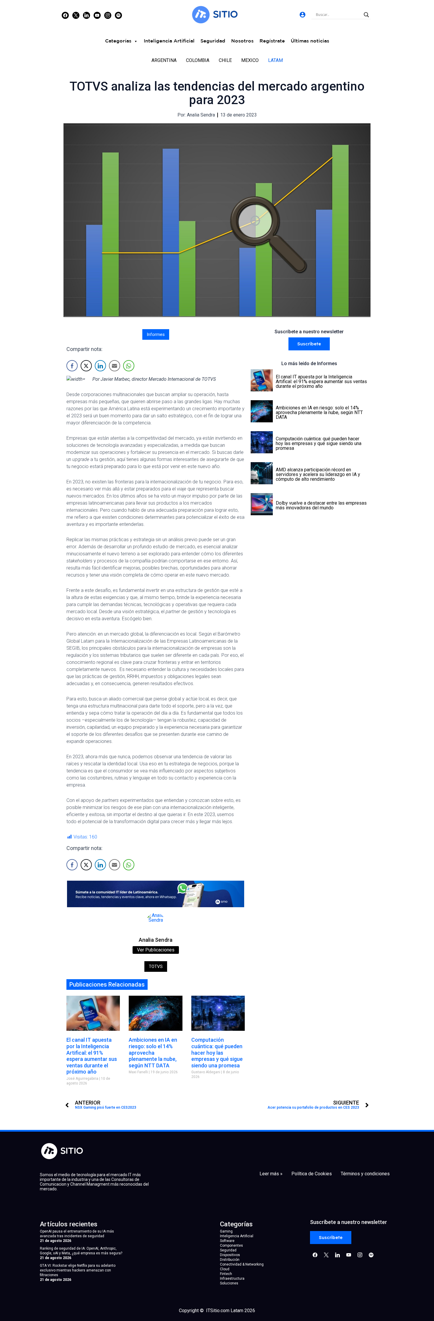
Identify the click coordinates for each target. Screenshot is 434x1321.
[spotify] (118, 15)
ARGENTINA (164, 60)
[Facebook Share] (72, 365)
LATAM (275, 60)
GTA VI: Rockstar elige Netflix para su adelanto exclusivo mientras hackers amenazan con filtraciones (77, 1270)
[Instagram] (86, 15)
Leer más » (271, 1173)
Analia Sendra (156, 940)
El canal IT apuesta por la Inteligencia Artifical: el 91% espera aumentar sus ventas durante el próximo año (91, 1056)
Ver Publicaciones (155, 950)
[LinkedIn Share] (100, 365)
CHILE (225, 60)
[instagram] (107, 15)
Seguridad (212, 41)
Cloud (224, 1269)
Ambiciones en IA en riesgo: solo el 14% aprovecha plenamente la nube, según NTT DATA (153, 1052)
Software (227, 1241)
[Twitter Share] (86, 365)
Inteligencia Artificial (169, 41)
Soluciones (229, 1283)
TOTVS (156, 966)
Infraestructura (232, 1278)
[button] (309, 344)
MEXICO (250, 60)
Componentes (231, 1245)
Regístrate (272, 41)
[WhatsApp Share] (128, 365)
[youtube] (97, 15)
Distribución (229, 1260)
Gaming (226, 1231)
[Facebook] (65, 15)
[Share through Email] (114, 365)
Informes (156, 334)
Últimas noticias (310, 41)
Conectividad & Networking (242, 1264)
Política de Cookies (311, 1173)
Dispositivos (230, 1255)
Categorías (118, 41)
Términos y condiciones (365, 1173)
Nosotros (242, 41)
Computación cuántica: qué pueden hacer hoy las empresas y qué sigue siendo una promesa (217, 1052)
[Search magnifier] (366, 15)
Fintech (226, 1274)
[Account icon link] (302, 15)
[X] (75, 15)
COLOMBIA (197, 60)
